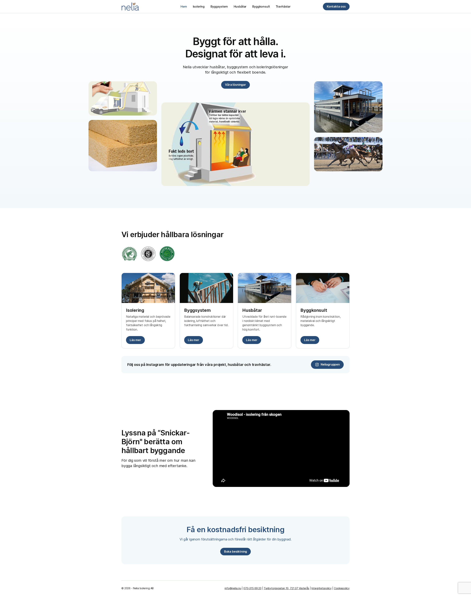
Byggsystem (219, 6)
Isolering (199, 6)
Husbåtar (240, 6)
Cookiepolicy (342, 588)
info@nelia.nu (233, 588)
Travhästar (283, 6)
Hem (183, 6)
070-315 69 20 (252, 588)
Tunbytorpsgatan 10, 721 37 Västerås (286, 588)
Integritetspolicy (321, 588)
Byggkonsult (261, 6)
